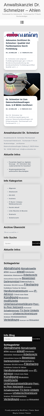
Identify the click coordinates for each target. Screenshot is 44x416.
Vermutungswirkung (19, 317)
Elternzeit (21, 285)
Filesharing (31, 284)
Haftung (23, 288)
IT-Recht (17, 294)
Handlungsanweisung (16, 290)
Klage (26, 294)
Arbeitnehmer (8, 275)
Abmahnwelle (28, 268)
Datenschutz (26, 281)
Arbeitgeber (29, 272)
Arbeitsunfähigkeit (9, 278)
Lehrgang (9, 86)
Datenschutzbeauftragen (15, 80)
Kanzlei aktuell (12, 35)
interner (25, 83)
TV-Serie (25, 310)
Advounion (28, 36)
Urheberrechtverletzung (25, 313)
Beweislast (28, 278)
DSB (26, 80)
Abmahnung (12, 268)
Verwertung (23, 320)
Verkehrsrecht (14, 218)
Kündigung (11, 297)
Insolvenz (12, 198)
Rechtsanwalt (27, 307)
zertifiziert (17, 86)
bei (20, 278)
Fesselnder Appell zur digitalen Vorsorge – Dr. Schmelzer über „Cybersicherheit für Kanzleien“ (20, 164)
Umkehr (34, 310)
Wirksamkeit (34, 320)
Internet (31, 291)
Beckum (16, 278)
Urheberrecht (8, 314)
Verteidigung (11, 319)
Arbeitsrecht (13, 192)
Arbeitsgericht (18, 275)
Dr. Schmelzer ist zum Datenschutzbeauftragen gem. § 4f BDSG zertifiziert (19, 102)
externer (9, 83)
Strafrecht (12, 214)
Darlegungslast (12, 281)
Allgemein (12, 188)
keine (22, 294)
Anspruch (13, 272)
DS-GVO (12, 195)
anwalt (26, 77)
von (27, 320)
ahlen (6, 272)
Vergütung (7, 317)
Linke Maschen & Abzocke (18, 211)
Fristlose (15, 288)
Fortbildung (8, 288)
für (20, 288)
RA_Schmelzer (11, 52)
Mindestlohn (24, 298)
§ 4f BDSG (26, 86)
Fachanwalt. (17, 83)
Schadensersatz (11, 310)
